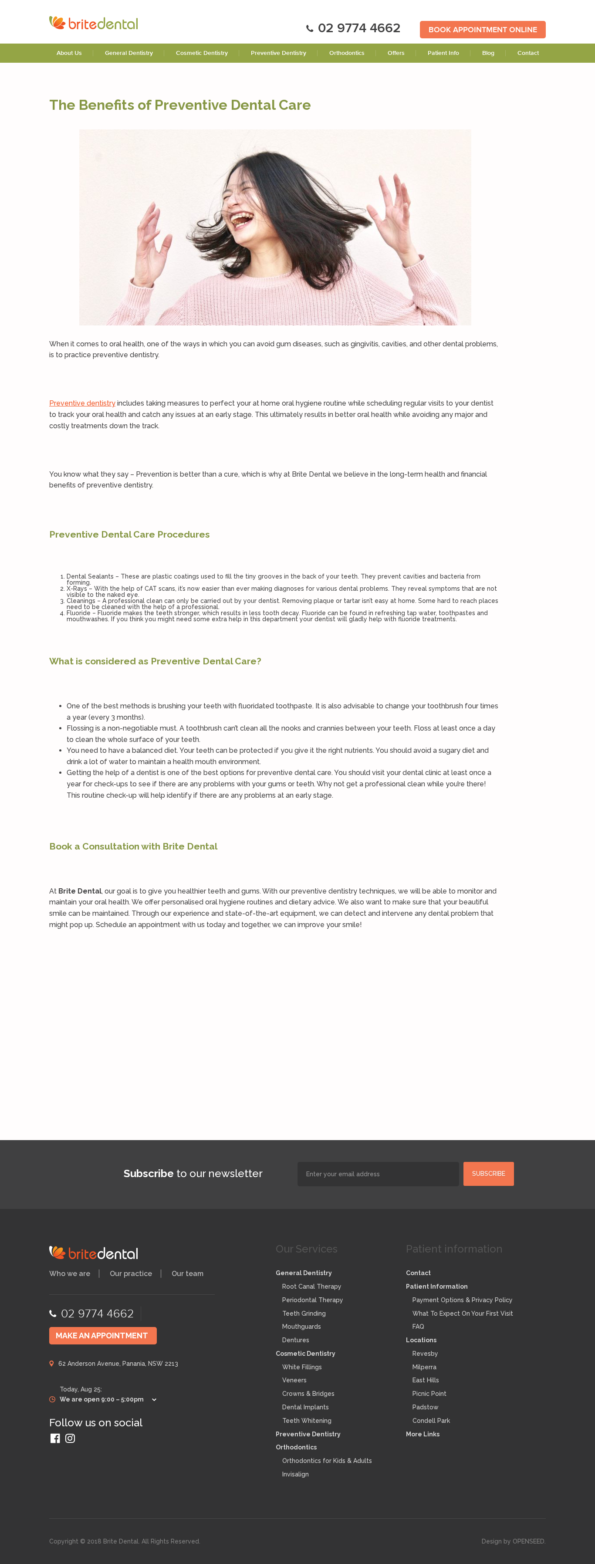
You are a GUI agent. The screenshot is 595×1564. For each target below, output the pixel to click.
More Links (422, 1434)
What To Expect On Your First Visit (462, 1313)
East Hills (425, 1380)
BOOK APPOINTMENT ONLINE (483, 30)
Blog (488, 53)
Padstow (425, 1407)
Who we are (69, 1273)
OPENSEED (528, 1541)
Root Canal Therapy (311, 1286)
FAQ (418, 1326)
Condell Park (431, 1420)
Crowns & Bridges (308, 1393)
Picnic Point (429, 1393)
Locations (421, 1340)
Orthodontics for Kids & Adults (327, 1460)
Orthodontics (347, 53)
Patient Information (437, 1286)
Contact (528, 53)
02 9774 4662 (359, 28)
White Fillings (302, 1367)
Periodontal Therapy (312, 1300)
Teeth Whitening (306, 1420)
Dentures (295, 1340)
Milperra (424, 1367)
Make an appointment (102, 1335)
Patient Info (443, 53)
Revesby (425, 1353)
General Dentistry (129, 53)
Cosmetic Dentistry (202, 53)
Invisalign (295, 1474)
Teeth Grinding (304, 1313)
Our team (187, 1273)
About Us (69, 53)
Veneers (294, 1380)
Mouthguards (301, 1326)
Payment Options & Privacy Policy (462, 1300)
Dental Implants (305, 1407)
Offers (396, 53)
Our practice (131, 1273)
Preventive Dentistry (278, 53)
